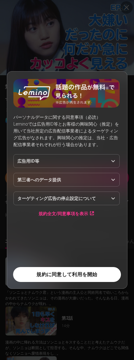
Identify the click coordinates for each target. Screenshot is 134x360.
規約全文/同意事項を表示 (63, 213)
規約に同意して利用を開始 (66, 274)
